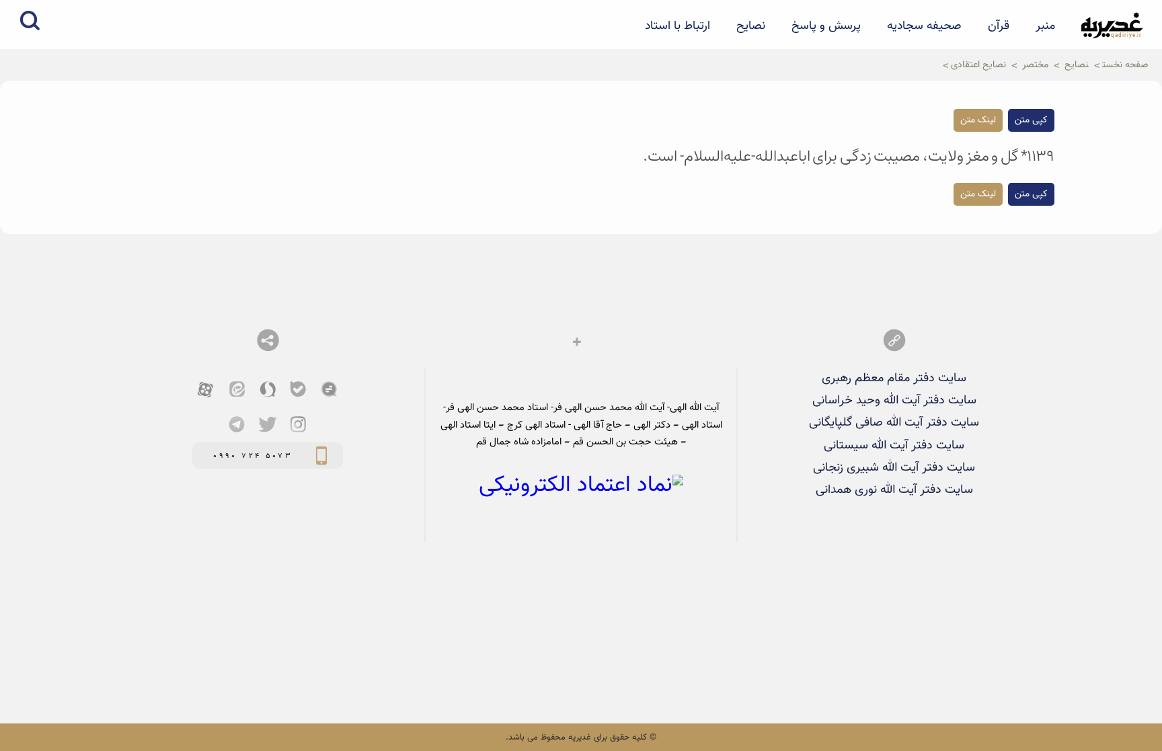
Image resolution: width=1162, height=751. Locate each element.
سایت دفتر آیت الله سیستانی (894, 445)
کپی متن (1031, 120)
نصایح (750, 26)
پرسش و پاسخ (826, 26)
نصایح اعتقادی (978, 65)
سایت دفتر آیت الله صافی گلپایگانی (894, 422)
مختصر (1035, 65)
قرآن (998, 26)
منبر (1045, 26)
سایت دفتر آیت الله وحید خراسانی (894, 400)
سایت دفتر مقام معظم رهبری (894, 378)
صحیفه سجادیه (924, 26)
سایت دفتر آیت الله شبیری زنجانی (894, 467)
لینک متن (978, 120)
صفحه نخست (1125, 65)
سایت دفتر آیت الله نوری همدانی (894, 490)
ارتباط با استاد (677, 26)
